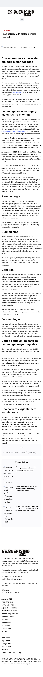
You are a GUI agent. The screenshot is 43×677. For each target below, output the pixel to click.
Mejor (24, 452)
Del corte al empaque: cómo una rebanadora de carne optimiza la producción (26, 469)
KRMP (16, 659)
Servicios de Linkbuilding (11, 653)
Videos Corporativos (10, 614)
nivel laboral (16, 92)
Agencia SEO (7, 599)
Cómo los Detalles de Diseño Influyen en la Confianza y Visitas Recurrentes (26, 489)
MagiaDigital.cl (7, 602)
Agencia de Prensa (9, 608)
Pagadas (32, 452)
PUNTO (22, 659)
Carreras (16, 452)
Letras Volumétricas (9, 605)
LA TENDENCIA (31, 659)
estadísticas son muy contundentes (14, 131)
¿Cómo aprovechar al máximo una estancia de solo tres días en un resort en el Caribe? (27, 508)
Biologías (7, 452)
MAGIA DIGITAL (7, 659)
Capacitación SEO (9, 617)
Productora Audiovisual (11, 611)
